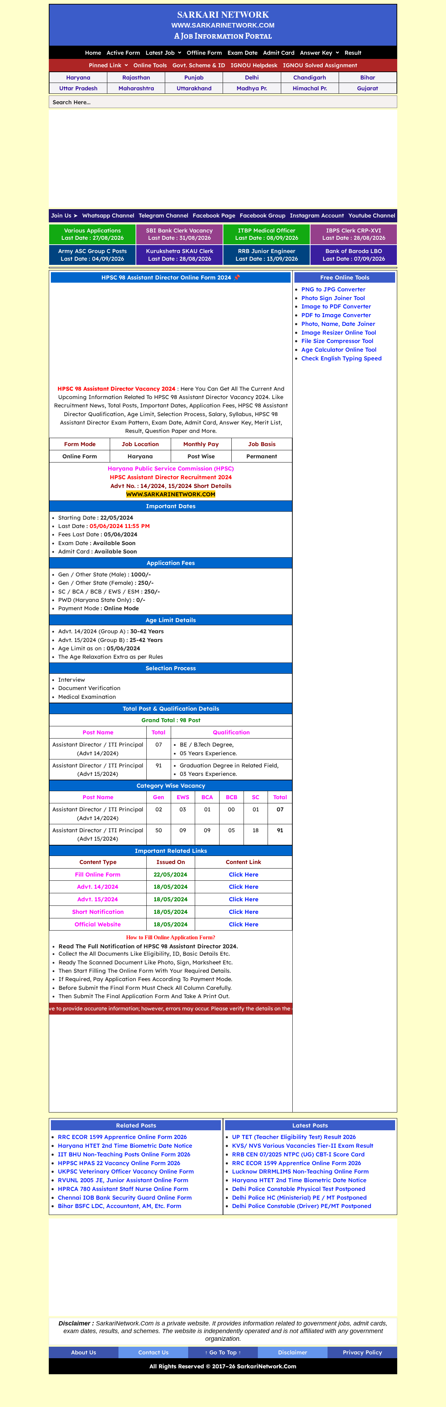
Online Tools (150, 65)
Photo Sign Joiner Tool (333, 297)
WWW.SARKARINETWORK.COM (223, 25)
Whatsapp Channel (108, 216)
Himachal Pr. (310, 88)
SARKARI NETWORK (223, 14)
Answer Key (316, 52)
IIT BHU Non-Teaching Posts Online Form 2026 (124, 1154)
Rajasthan (136, 77)
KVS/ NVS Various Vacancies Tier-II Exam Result (302, 1145)
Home (93, 52)
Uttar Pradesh (78, 88)
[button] (163, 52)
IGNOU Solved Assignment (320, 65)
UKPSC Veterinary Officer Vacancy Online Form (126, 1171)
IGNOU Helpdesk (254, 65)
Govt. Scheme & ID (198, 65)
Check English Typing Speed (341, 358)
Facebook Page (214, 216)
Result (353, 52)
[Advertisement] (223, 158)
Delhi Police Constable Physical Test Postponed (299, 1188)
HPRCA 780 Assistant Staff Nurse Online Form (123, 1188)
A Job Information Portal (223, 35)
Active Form (123, 52)
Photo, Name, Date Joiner (338, 323)
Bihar (367, 77)
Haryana (78, 77)
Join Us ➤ (64, 216)
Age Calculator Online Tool (338, 349)
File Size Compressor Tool (337, 340)
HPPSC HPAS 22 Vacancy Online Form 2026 (119, 1163)
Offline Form (204, 52)
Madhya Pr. (252, 88)
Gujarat (367, 88)
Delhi (252, 77)
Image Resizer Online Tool (338, 332)
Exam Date (242, 52)
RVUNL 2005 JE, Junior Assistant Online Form (123, 1180)
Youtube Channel (371, 216)
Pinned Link (105, 65)
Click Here (244, 874)
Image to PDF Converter (336, 306)
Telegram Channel (163, 216)
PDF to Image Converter (336, 315)
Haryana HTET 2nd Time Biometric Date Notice (125, 1145)
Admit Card (278, 52)
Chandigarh (309, 77)
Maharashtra (136, 88)
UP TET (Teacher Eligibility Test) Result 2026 (294, 1136)
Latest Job (160, 52)
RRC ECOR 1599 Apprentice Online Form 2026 (122, 1136)
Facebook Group (262, 216)
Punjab (193, 77)
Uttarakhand (194, 88)
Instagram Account (317, 216)
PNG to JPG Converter (333, 289)
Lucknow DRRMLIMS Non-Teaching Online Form (300, 1171)
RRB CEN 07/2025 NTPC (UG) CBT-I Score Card (298, 1154)
